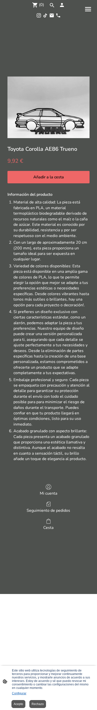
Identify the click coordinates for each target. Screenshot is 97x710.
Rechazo (38, 704)
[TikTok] (45, 15)
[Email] (51, 15)
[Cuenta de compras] (62, 5)
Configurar (19, 693)
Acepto (18, 704)
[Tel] (58, 15)
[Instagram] (39, 15)
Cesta (48, 527)
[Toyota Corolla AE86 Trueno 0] (48, 107)
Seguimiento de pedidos (48, 510)
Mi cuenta (48, 493)
